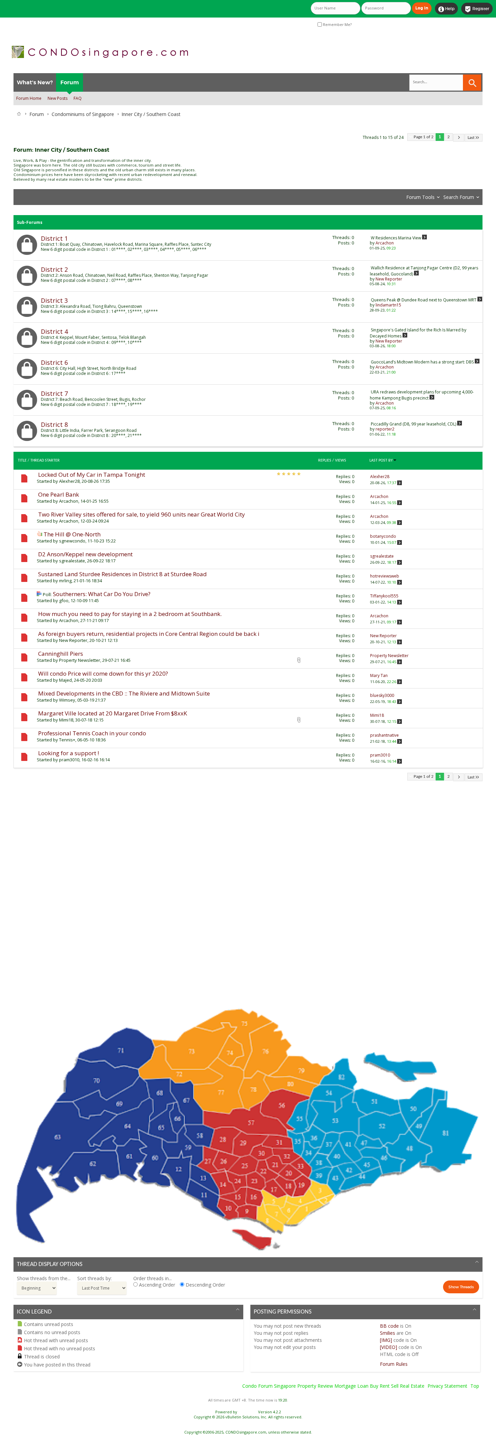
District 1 (54, 238)
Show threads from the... (44, 1278)
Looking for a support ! (68, 753)
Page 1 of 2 (424, 137)
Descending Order (204, 1285)
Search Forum (458, 197)
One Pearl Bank (58, 494)
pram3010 (69, 760)
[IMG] (386, 1340)
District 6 (54, 362)
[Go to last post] (399, 482)
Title (22, 461)
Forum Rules (394, 1364)
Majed (65, 680)
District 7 (54, 393)
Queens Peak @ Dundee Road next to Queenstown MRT (423, 300)
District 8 (54, 424)
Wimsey (67, 700)
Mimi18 (66, 720)
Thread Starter (45, 461)
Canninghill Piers (60, 653)
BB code (389, 1326)
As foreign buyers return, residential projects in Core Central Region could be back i (148, 634)
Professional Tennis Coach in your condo (92, 733)
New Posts (57, 98)
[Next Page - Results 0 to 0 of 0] (458, 138)
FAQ (78, 98)
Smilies (387, 1333)
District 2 (54, 269)
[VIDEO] (388, 1347)
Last (471, 138)
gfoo (63, 600)
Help (446, 9)
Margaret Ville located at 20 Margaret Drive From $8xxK (112, 713)
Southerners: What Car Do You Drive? (101, 594)
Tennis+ (67, 740)
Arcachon (68, 501)
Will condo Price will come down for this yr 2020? (103, 673)
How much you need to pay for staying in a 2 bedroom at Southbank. (130, 614)
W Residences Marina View (396, 238)
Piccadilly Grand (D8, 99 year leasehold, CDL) (413, 424)
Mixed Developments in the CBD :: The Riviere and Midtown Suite (124, 693)
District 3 (54, 300)
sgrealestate (72, 561)
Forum (69, 82)
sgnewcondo (72, 541)
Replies (324, 461)
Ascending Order (156, 1285)
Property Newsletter (79, 660)
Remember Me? (337, 24)
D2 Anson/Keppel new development (85, 554)
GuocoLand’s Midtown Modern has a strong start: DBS (422, 362)
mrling (65, 581)
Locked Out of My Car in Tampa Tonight (91, 474)
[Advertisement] (215, 895)
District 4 (54, 331)
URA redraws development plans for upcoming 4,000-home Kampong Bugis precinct (422, 395)
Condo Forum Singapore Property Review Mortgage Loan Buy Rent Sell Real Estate (333, 1386)
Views (340, 461)
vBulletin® (247, 1411)
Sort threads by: (94, 1278)
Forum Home (29, 98)
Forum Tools (420, 197)
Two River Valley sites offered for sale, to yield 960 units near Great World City (141, 514)
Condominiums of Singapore (83, 114)
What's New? (35, 82)
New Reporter (73, 640)
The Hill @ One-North (72, 534)
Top (474, 1386)
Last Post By (381, 461)
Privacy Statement (447, 1386)
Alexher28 (69, 481)
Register (477, 9)
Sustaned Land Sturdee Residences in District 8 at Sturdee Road (122, 574)
